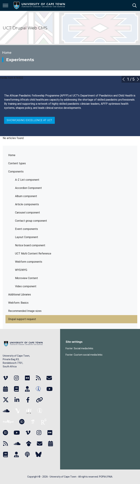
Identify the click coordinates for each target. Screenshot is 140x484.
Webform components (28, 261)
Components (16, 171)
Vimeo (28, 432)
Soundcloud (17, 443)
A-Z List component (27, 179)
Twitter (6, 400)
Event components (26, 229)
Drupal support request (22, 319)
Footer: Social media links (79, 348)
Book (5, 454)
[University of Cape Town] (23, 346)
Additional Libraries (19, 294)
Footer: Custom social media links (84, 354)
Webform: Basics (18, 302)
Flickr (49, 432)
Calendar (50, 443)
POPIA (102, 476)
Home (11, 155)
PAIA (109, 476)
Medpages (16, 454)
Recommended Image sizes (24, 311)
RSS (5, 443)
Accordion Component (28, 188)
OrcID (22, 422)
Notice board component (30, 245)
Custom (5, 378)
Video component (25, 286)
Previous (124, 79)
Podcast (27, 454)
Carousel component (27, 212)
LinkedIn (17, 400)
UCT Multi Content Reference (33, 253)
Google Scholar (28, 443)
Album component (26, 196)
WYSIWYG (21, 270)
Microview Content (26, 278)
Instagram (39, 432)
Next (138, 79)
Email (39, 443)
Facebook (28, 400)
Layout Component (26, 237)
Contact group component (31, 220)
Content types (17, 163)
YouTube (49, 389)
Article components (27, 204)
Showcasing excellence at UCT (29, 120)
